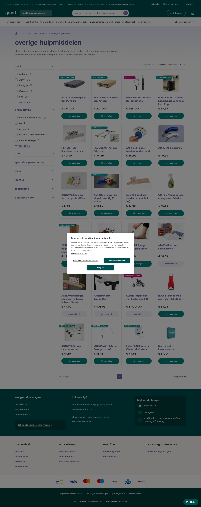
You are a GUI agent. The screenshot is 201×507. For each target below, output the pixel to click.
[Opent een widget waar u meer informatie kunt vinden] (190, 502)
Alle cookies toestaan (117, 260)
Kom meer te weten (79, 253)
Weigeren (100, 268)
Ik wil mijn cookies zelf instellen (85, 261)
